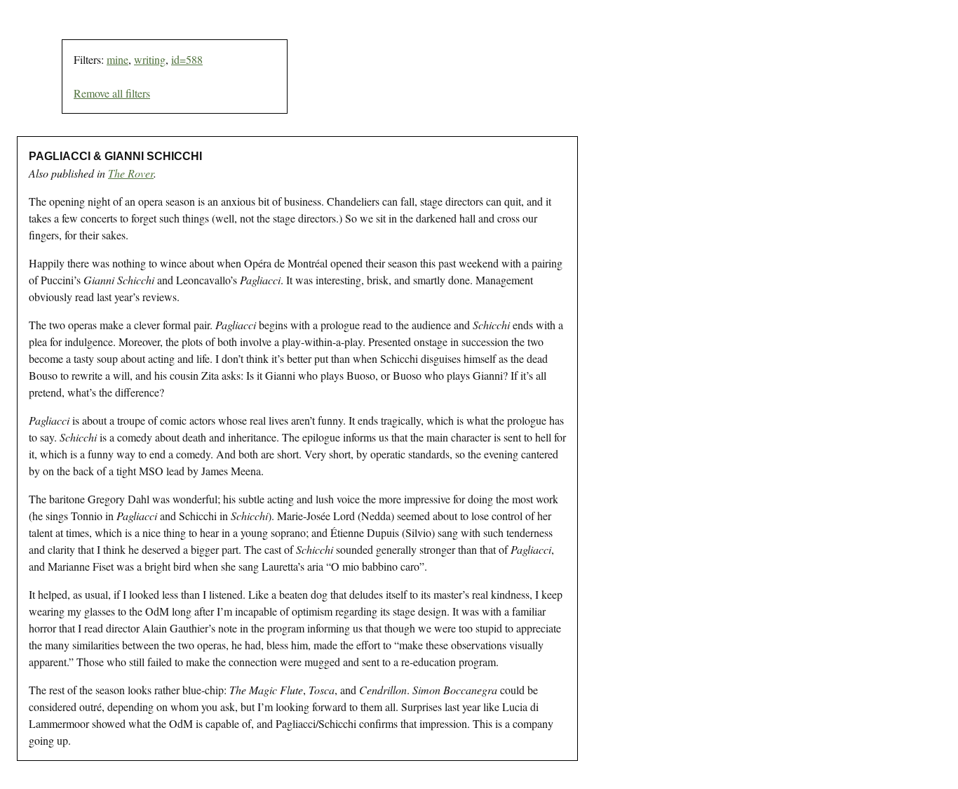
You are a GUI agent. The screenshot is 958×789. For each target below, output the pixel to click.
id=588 (187, 59)
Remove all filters (112, 93)
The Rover (131, 173)
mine (117, 59)
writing (150, 59)
